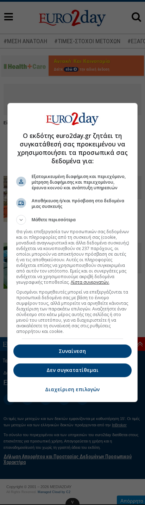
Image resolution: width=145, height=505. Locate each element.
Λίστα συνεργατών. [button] (90, 282)
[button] (72, 220)
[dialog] (72, 252)
